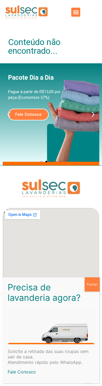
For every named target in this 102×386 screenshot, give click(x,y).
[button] (75, 12)
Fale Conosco (22, 372)
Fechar (92, 284)
